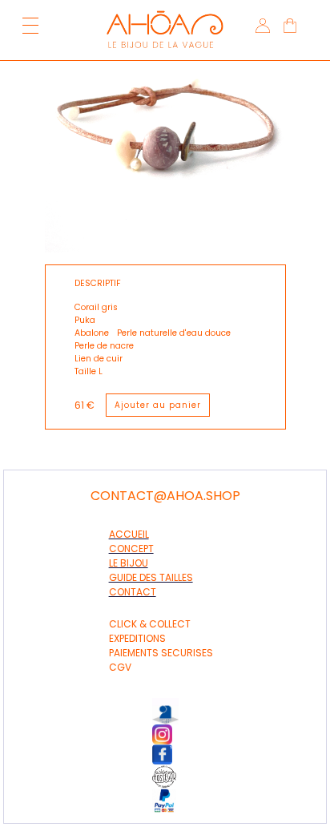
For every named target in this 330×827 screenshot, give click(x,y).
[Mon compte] (260, 28)
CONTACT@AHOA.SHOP (165, 496)
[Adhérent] (173, 776)
